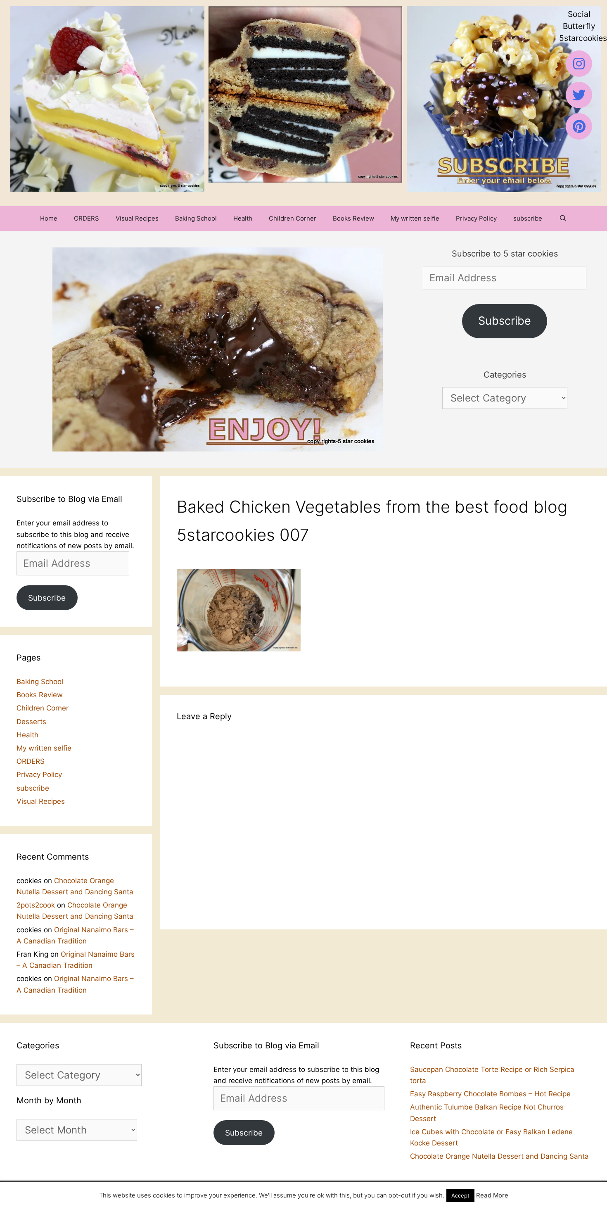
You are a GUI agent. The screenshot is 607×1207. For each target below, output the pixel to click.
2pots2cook (36, 905)
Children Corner (292, 218)
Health (242, 218)
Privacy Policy (476, 218)
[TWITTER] (579, 95)
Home (48, 218)
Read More (492, 1195)
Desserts (31, 722)
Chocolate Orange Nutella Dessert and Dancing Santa (499, 1156)
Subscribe (504, 321)
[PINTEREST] (579, 126)
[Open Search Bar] (562, 218)
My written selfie (415, 218)
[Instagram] (579, 63)
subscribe (527, 218)
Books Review (353, 218)
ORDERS (86, 218)
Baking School (196, 218)
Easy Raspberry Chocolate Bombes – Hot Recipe (490, 1094)
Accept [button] (460, 1195)
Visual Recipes (137, 218)
